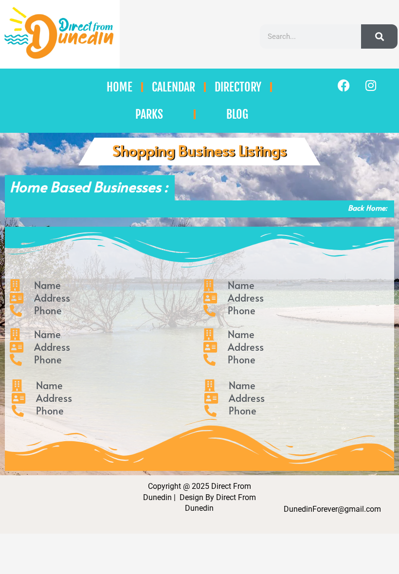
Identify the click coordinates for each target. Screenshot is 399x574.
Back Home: (367, 207)
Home (119, 87)
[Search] (379, 36)
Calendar (173, 87)
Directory (238, 87)
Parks (149, 114)
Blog (237, 114)
